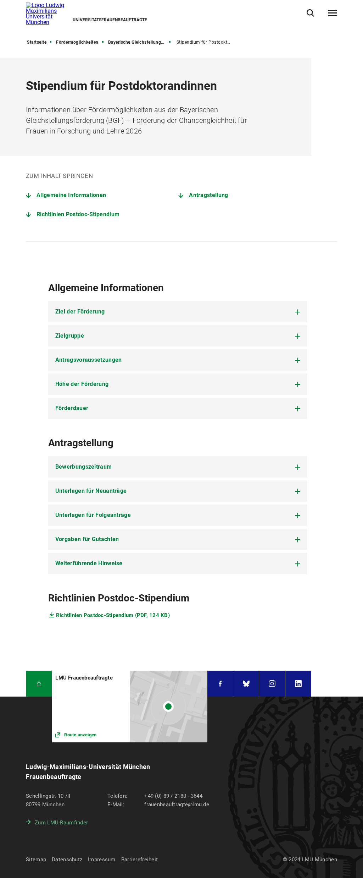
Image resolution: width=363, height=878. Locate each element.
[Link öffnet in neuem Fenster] (129, 706)
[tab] (177, 311)
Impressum (102, 859)
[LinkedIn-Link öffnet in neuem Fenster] (298, 684)
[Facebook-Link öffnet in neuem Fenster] (220, 684)
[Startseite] (39, 684)
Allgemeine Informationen (71, 195)
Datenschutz (67, 859)
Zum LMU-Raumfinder (61, 822)
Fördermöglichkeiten (77, 42)
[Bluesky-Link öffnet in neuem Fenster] (246, 684)
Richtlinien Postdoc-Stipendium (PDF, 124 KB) (113, 615)
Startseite (36, 42)
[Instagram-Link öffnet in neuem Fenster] (272, 684)
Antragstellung (208, 195)
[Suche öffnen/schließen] (310, 13)
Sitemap (36, 859)
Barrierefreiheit (139, 859)
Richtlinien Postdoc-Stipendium (78, 214)
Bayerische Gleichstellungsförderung (140, 42)
